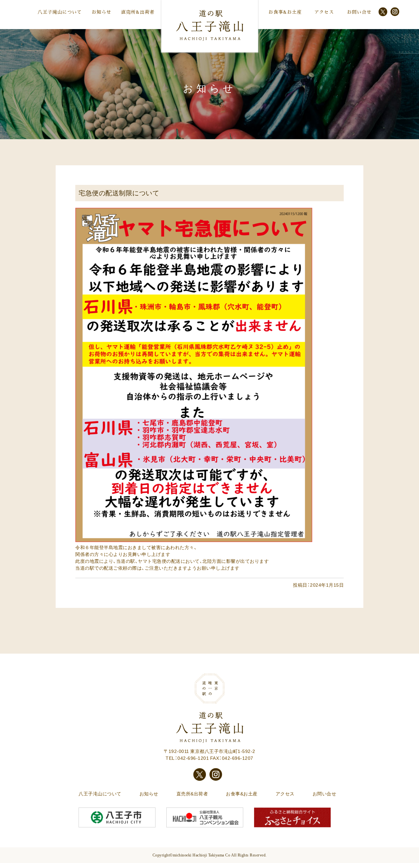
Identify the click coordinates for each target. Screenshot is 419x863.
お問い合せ (359, 12)
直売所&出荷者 (138, 12)
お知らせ (101, 12)
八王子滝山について (60, 12)
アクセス (324, 12)
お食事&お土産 (285, 12)
